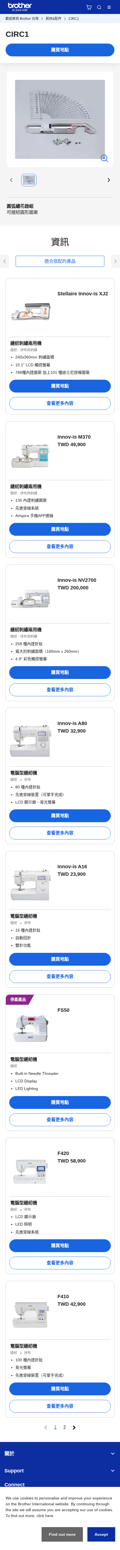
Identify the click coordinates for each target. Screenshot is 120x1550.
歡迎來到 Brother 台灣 (22, 19)
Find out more (62, 1534)
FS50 (63, 1010)
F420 (63, 1153)
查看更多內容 (60, 403)
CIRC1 (74, 19)
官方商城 (89, 7)
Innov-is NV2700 (76, 580)
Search (99, 7)
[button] (11, 180)
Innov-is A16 (72, 866)
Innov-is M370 (74, 437)
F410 (63, 1296)
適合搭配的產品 (60, 261)
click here (45, 1515)
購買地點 (60, 49)
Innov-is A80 (72, 723)
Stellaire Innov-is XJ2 (82, 293)
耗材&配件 (53, 19)
